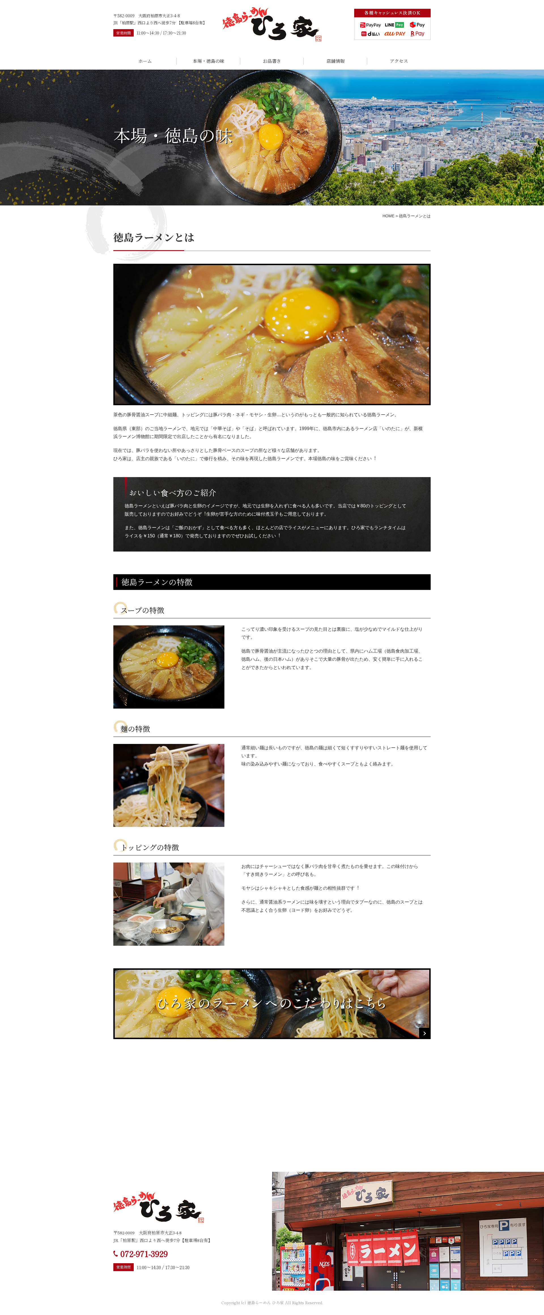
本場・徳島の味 (208, 61)
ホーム (145, 61)
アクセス (399, 61)
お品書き (272, 61)
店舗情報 (335, 61)
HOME (388, 216)
